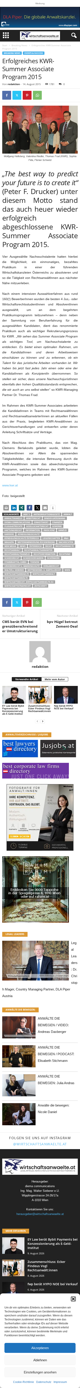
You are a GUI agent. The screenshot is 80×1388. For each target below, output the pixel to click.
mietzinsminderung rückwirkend (36, 542)
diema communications (17, 522)
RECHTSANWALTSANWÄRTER (38, 550)
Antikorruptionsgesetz (47, 514)
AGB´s (26, 514)
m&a (66, 538)
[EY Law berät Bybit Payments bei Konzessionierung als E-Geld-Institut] (14, 695)
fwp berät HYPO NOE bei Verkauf (63, 707)
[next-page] (42, 721)
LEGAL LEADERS (15, 934)
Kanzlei (62, 530)
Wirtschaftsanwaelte (16, 574)
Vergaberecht (51, 566)
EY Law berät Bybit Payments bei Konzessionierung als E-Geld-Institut (13, 709)
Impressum (60, 1382)
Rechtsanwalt (12, 550)
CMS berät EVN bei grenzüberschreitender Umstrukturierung (20, 626)
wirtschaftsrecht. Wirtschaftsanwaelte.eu (29, 582)
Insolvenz (49, 530)
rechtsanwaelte (65, 546)
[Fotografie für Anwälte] (40, 817)
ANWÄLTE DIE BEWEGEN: (20, 1009)
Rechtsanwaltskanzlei (17, 554)
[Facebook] (6, 95)
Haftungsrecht (13, 530)
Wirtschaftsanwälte (16, 578)
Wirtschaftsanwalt (44, 574)
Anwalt (68, 514)
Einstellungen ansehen (40, 1372)
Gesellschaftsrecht (37, 526)
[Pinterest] (27, 95)
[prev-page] (37, 721)
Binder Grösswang (54, 518)
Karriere (9, 534)
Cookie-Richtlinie (23, 1382)
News (23, 546)
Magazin (9, 542)
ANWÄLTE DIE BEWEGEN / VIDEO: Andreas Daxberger (53, 1025)
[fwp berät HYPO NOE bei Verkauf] (66, 695)
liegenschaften (51, 538)
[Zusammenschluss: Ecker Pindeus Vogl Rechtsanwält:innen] (40, 695)
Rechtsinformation (44, 554)
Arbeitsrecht (33, 518)
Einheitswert (41, 522)
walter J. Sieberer (14, 570)
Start (4, 45)
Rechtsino (64, 554)
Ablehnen (40, 1360)
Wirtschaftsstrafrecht (17, 586)
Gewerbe (57, 526)
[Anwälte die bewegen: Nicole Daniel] (19, 1115)
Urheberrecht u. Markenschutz (22, 566)
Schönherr (53, 558)
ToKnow (34, 562)
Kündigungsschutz (29, 534)
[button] (73, 1299)
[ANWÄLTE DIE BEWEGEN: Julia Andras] (19, 1086)
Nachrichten (66, 542)
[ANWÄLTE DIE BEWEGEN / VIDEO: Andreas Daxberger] (19, 1028)
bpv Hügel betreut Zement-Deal (62, 623)
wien (67, 570)
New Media (10, 546)
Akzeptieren (40, 1348)
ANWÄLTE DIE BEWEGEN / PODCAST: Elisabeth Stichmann (56, 1053)
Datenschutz (43, 1382)
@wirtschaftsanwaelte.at (40, 1144)
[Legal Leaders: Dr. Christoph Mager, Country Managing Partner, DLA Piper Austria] (35, 962)
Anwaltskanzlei (13, 518)
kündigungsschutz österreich (21, 538)
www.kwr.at (10, 485)
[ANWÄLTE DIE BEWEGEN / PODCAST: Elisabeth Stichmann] (19, 1057)
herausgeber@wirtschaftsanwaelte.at (40, 1214)
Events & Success (33, 53)
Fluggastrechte (13, 526)
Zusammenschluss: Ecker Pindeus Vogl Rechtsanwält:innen (39, 708)
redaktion (14, 84)
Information (33, 530)
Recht (48, 546)
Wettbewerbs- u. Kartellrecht (44, 570)
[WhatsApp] (37, 95)
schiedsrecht (11, 558)
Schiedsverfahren (33, 558)
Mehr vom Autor (55, 679)
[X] (16, 95)
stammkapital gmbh (15, 562)
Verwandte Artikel (26, 679)
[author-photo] (40, 651)
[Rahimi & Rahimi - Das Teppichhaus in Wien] (40, 889)
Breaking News (19, 45)
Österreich (35, 546)
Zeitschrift (40, 586)
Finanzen (57, 522)
